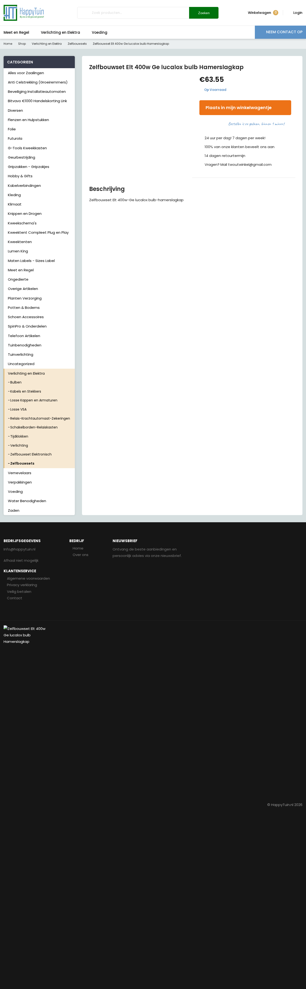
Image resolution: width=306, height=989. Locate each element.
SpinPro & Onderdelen (27, 326)
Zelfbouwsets (77, 44)
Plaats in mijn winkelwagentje (239, 108)
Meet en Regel (16, 32)
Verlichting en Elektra (60, 32)
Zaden (13, 510)
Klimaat (15, 204)
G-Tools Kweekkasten (27, 147)
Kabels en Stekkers (25, 391)
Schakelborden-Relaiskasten (34, 427)
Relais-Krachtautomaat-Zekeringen (40, 418)
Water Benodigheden (27, 500)
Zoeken (204, 13)
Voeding (99, 32)
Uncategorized (21, 363)
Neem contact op (284, 32)
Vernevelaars (19, 472)
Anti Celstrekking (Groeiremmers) (38, 82)
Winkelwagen (262, 12)
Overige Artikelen (23, 288)
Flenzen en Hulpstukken (28, 119)
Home (8, 44)
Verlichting (19, 445)
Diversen (15, 110)
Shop (22, 44)
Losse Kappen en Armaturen (33, 400)
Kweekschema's (22, 223)
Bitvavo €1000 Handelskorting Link (37, 100)
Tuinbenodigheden (24, 345)
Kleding (14, 194)
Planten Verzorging (25, 298)
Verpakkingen (20, 482)
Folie (12, 129)
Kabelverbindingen (24, 185)
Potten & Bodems (24, 307)
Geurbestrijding (21, 157)
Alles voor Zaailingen (26, 72)
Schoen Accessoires (26, 316)
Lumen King (18, 251)
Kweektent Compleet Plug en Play (38, 232)
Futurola (15, 138)
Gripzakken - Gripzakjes (28, 166)
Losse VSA (18, 409)
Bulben (16, 382)
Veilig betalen (19, 591)
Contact (14, 597)
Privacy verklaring (22, 584)
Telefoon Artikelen (24, 335)
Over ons (80, 554)
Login (297, 12)
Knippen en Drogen (25, 213)
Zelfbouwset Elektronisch (31, 454)
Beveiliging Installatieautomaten (37, 91)
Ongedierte (18, 279)
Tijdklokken (19, 436)
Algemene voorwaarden (28, 578)
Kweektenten (20, 241)
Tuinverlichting (20, 354)
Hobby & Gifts (20, 175)
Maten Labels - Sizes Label (31, 260)
